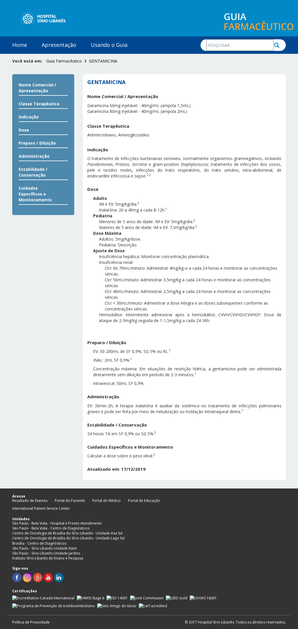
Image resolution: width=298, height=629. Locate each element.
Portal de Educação (144, 500)
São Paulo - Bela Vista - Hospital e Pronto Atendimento (57, 523)
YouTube (48, 577)
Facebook (17, 577)
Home (19, 44)
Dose (24, 130)
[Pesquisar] (280, 45)
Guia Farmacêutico (64, 61)
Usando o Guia (109, 44)
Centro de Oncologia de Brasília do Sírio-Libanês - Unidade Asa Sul (67, 533)
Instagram (27, 577)
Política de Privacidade (31, 622)
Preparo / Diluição (37, 143)
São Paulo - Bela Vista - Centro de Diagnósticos (50, 528)
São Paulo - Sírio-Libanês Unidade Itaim (44, 548)
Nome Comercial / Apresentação (37, 87)
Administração (34, 156)
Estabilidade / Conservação (33, 172)
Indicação (29, 117)
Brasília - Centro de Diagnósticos (39, 543)
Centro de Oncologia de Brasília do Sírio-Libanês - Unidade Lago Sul (68, 538)
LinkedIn (58, 577)
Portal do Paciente (70, 500)
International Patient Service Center (41, 508)
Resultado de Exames (29, 500)
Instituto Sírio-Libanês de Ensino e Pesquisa (47, 558)
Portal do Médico (106, 500)
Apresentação (59, 44)
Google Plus (37, 577)
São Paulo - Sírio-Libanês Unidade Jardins (46, 553)
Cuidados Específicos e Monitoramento (35, 193)
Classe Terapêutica (39, 103)
